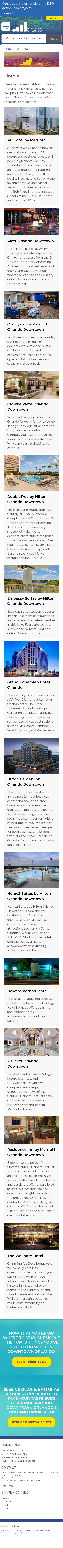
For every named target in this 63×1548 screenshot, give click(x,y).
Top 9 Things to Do (31, 1362)
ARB (25, 1454)
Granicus (31, 1533)
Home (7, 48)
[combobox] (54, 18)
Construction (9, 13)
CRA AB (11, 1454)
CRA (3, 1454)
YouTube (5, 1508)
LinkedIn (5, 1505)
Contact (19, 1461)
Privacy (4, 1526)
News (10, 1461)
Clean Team (21, 1457)
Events (4, 1450)
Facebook (6, 1501)
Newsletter (29, 1461)
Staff (3, 1461)
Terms (11, 1526)
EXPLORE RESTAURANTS (31, 1422)
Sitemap (18, 1526)
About (22, 1450)
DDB (18, 1454)
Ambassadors (7, 1457)
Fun (17, 48)
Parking (13, 1450)
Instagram (6, 1498)
